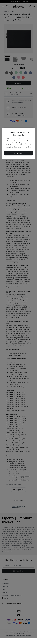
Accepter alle (18, 153)
